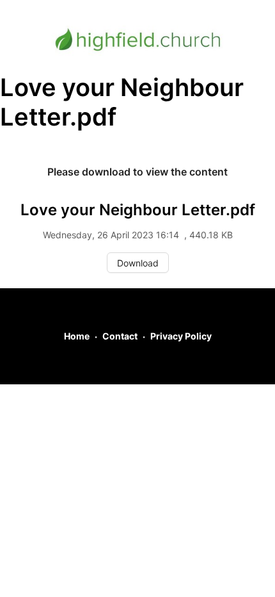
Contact (120, 336)
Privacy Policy (181, 336)
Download (138, 263)
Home (77, 336)
